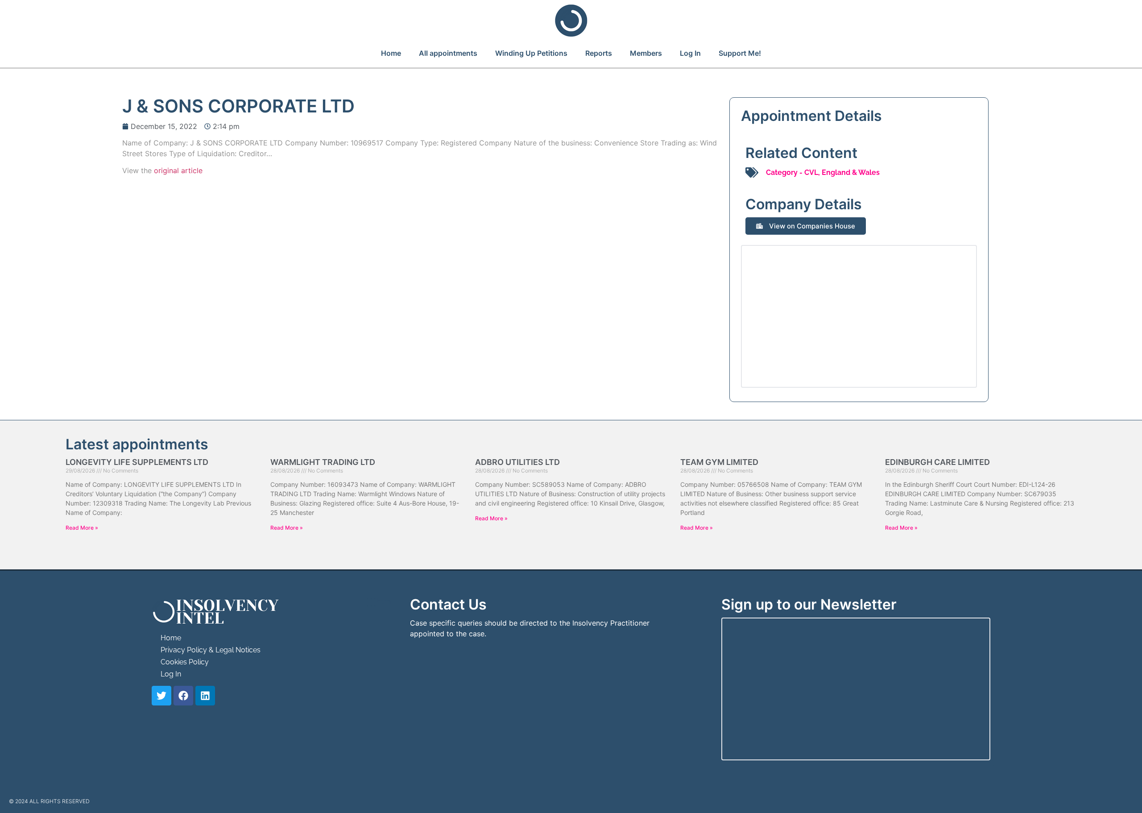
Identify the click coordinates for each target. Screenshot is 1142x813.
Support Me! (740, 53)
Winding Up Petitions (531, 53)
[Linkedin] (205, 695)
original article (178, 170)
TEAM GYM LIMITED (719, 462)
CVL (811, 172)
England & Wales (851, 172)
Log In (690, 53)
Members (646, 53)
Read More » (82, 527)
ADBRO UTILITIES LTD (517, 462)
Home (391, 53)
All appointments (448, 53)
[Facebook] (183, 695)
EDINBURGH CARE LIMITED (937, 462)
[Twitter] (161, 695)
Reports (598, 53)
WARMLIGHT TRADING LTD (322, 462)
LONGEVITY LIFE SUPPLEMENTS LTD (137, 462)
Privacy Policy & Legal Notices (211, 650)
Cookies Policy (185, 662)
